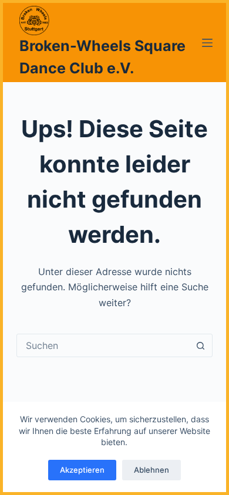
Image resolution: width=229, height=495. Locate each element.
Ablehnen (151, 469)
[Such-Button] (201, 345)
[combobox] (103, 345)
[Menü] (207, 43)
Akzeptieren (82, 469)
